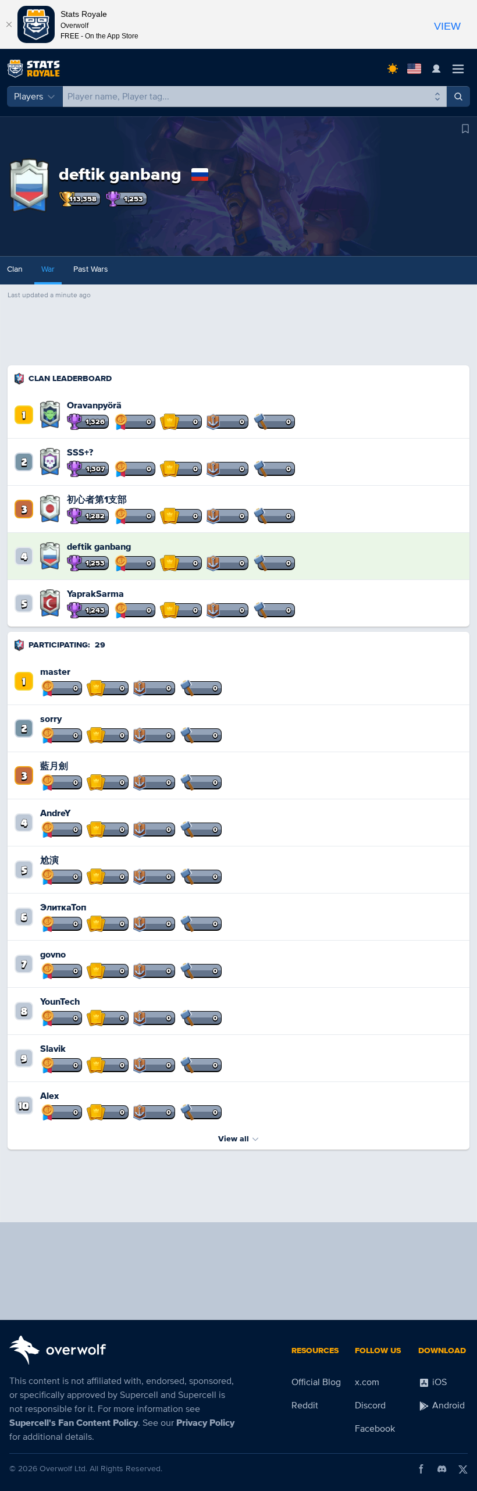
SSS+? (80, 452)
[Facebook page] (421, 1469)
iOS (438, 1382)
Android (447, 1405)
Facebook (375, 1429)
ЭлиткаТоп (63, 907)
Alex (49, 1096)
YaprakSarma (95, 594)
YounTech (60, 1002)
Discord (370, 1405)
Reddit (304, 1405)
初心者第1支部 (97, 500)
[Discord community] (442, 1469)
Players (28, 96)
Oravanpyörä (94, 405)
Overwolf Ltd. (63, 1469)
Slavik (53, 1049)
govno (53, 954)
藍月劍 (54, 766)
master (55, 672)
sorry (51, 719)
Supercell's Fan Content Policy (73, 1423)
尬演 (49, 860)
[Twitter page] (463, 1469)
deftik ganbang (99, 547)
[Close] (8, 24)
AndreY (55, 813)
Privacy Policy (205, 1423)
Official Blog (316, 1382)
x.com (367, 1382)
